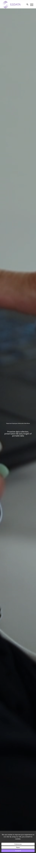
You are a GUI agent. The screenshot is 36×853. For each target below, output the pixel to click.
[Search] (26, 4)
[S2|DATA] (15, 4)
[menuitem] (26, 4)
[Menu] (30, 4)
